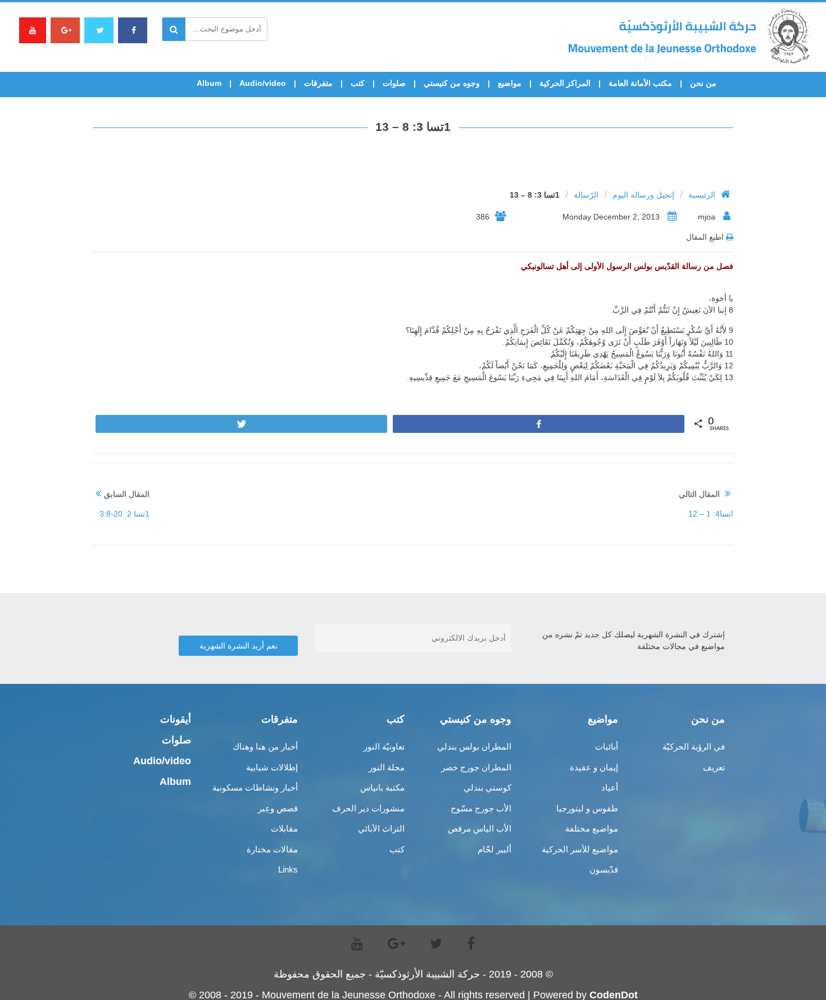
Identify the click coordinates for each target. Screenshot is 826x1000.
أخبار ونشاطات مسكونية (255, 787)
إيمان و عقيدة (594, 767)
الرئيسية (701, 194)
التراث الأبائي (381, 828)
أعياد (609, 787)
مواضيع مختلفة (591, 828)
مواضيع (509, 83)
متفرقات (318, 83)
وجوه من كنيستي (452, 83)
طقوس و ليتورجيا (587, 808)
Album (209, 83)
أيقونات (175, 719)
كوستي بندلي (487, 787)
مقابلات (284, 828)
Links (288, 869)
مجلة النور (387, 767)
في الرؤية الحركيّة (693, 746)
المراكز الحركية (565, 83)
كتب (358, 83)
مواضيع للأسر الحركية (580, 849)
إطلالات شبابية (272, 767)
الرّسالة (586, 194)
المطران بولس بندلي (474, 746)
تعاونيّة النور (384, 746)
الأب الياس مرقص (479, 828)
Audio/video (262, 83)
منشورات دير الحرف (368, 808)
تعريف (714, 767)
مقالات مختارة (272, 849)
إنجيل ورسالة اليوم (643, 194)
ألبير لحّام (494, 849)
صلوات (394, 83)
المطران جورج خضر (476, 767)
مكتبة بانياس (382, 787)
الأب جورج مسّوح (481, 808)
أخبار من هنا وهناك (265, 746)
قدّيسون (603, 869)
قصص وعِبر (278, 808)
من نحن (703, 83)
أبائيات (606, 746)
